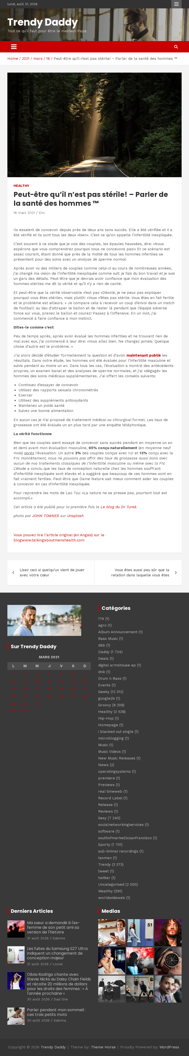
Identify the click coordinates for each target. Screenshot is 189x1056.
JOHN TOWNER (45, 516)
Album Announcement (118, 632)
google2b (106, 698)
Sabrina (59, 938)
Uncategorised (111, 884)
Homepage (108, 725)
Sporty (104, 844)
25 (49, 696)
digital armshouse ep (117, 665)
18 (49, 689)
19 (61, 689)
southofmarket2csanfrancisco (125, 838)
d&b (101, 645)
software (106, 831)
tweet (103, 871)
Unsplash (75, 516)
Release (105, 805)
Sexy (102, 818)
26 (61, 696)
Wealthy (105, 891)
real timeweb (110, 791)
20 (73, 689)
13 (73, 681)
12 (61, 681)
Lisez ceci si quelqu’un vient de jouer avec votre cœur (52, 572)
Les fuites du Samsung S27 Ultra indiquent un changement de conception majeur (57, 953)
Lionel (58, 964)
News (103, 765)
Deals (103, 658)
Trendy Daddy (42, 22)
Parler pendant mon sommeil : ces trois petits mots (56, 1012)
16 (25, 689)
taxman (105, 858)
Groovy (104, 705)
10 (37, 681)
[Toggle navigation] (13, 46)
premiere (106, 778)
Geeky (104, 692)
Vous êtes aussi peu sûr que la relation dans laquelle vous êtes (140, 572)
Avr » (24, 710)
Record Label (110, 798)
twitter (104, 878)
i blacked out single (115, 731)
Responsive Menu (176, 4)
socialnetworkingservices (121, 824)
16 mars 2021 (24, 213)
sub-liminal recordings (118, 851)
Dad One (61, 999)
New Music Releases (116, 758)
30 (25, 704)
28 (85, 696)
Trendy (104, 864)
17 (37, 689)
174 (101, 618)
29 (13, 704)
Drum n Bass (109, 678)
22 (13, 696)
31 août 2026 (38, 938)
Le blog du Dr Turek (118, 507)
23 (25, 696)
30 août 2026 (38, 999)
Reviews (105, 811)
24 (37, 696)
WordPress (169, 1047)
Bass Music (108, 638)
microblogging (111, 738)
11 (49, 681)
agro (102, 625)
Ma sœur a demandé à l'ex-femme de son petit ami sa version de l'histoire (53, 927)
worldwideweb (111, 898)
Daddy (104, 652)
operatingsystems (114, 771)
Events (104, 685)
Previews (106, 785)
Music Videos (109, 751)
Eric (42, 213)
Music (103, 745)
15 (13, 689)
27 (73, 696)
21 (85, 689)
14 (85, 681)
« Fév (11, 710)
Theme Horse (103, 1047)
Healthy (21, 186)
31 (37, 704)
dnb (101, 672)
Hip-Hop (106, 718)
